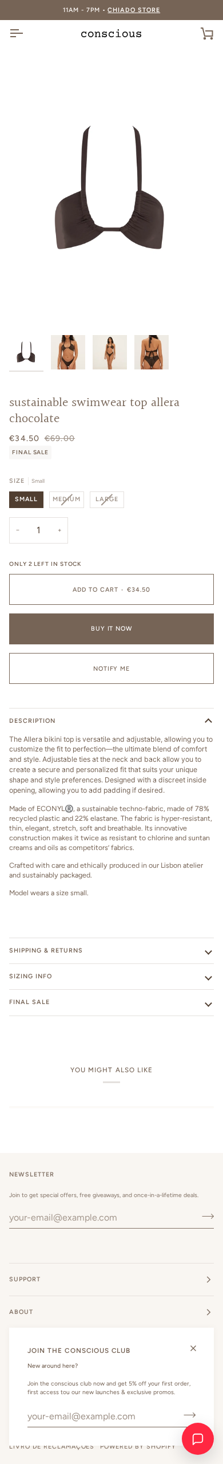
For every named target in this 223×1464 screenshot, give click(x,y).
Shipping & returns (46, 950)
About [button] (21, 1312)
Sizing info (30, 976)
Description (32, 721)
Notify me (111, 668)
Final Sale (29, 1002)
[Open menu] (26, 33)
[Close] (198, 1348)
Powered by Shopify (138, 1446)
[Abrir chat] (198, 1439)
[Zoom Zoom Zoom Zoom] (111, 189)
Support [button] (25, 1279)
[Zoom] (31, 308)
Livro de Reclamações (51, 1446)
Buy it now (112, 628)
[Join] (186, 1415)
